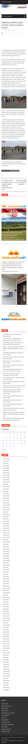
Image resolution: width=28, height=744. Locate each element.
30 (10, 445)
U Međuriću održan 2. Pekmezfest (11, 334)
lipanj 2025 (5, 491)
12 (21, 437)
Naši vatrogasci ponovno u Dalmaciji (12, 404)
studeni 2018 (6, 673)
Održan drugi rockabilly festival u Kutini (13, 381)
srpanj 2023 (6, 544)
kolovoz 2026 (6, 459)
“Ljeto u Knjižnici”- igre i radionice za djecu (13, 377)
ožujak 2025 (6, 498)
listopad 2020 (6, 620)
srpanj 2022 (6, 572)
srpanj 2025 (6, 489)
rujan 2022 (5, 567)
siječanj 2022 (6, 586)
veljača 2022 (6, 583)
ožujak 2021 (6, 609)
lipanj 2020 (5, 629)
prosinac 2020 (6, 616)
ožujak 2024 (6, 526)
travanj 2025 (6, 496)
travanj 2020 (6, 634)
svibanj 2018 (6, 687)
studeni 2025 (6, 479)
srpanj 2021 (6, 599)
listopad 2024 (6, 509)
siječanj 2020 (6, 641)
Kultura (3, 708)
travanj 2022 (6, 579)
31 (14, 445)
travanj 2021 (6, 606)
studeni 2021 (6, 590)
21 (3, 443)
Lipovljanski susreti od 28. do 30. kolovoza (13, 357)
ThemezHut (4, 742)
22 (6, 443)
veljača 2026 (6, 472)
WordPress (12, 740)
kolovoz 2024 (6, 514)
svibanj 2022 (6, 576)
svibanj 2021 (6, 604)
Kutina (3, 710)
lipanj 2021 (5, 602)
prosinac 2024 (6, 505)
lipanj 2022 (5, 574)
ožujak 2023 (6, 553)
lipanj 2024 (5, 519)
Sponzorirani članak (6, 724)
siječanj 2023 (6, 558)
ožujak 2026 (6, 470)
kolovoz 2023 (6, 542)
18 (17, 440)
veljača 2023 (6, 556)
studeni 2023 (6, 535)
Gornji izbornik (8, 2)
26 (21, 443)
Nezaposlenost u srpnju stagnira (11, 361)
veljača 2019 (6, 666)
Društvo (3, 704)
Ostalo (3, 717)
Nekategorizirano (6, 713)
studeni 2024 (6, 507)
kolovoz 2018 (6, 680)
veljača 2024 (6, 528)
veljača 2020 (6, 639)
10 (14, 437)
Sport (11, 170)
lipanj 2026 (5, 463)
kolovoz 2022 (6, 569)
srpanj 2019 (6, 655)
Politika (3, 720)
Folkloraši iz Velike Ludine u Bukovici (12, 400)
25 (17, 443)
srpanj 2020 (6, 627)
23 (10, 443)
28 (3, 445)
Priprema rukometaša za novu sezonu (12, 365)
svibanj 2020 (6, 632)
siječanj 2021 (6, 613)
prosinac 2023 (6, 532)
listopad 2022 (6, 565)
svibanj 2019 (6, 659)
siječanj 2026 (6, 475)
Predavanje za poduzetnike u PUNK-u (12, 352)
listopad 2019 (6, 648)
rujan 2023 (5, 539)
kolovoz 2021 (6, 597)
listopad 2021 (6, 592)
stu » (5, 450)
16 (10, 440)
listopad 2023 (6, 537)
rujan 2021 (5, 595)
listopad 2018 (6, 676)
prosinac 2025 (6, 477)
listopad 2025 (6, 482)
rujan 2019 (5, 650)
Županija (17, 170)
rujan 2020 (5, 622)
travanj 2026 (6, 468)
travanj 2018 (6, 689)
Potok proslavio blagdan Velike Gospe (12, 396)
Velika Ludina (4, 729)
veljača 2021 (6, 611)
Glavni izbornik (8, 16)
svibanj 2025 (6, 493)
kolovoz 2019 (6, 652)
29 (6, 445)
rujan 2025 (5, 484)
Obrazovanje (4, 715)
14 (3, 440)
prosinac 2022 (6, 560)
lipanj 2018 (5, 685)
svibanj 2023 (6, 549)
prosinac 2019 (6, 643)
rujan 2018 (5, 678)
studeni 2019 (6, 646)
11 (17, 437)
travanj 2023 (6, 551)
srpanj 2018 (6, 682)
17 (14, 440)
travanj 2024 (6, 523)
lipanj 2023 (5, 546)
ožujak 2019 (6, 664)
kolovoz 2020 (6, 625)
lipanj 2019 (5, 657)
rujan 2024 (5, 512)
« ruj (2, 450)
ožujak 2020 (6, 636)
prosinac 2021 (6, 588)
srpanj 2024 (6, 516)
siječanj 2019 (6, 669)
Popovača (3, 722)
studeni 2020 (6, 618)
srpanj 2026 (6, 461)
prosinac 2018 (6, 671)
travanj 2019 (6, 662)
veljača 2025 (6, 500)
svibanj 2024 (6, 521)
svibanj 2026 (6, 466)
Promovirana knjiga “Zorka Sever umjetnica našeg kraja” (20, 182)
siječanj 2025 (6, 502)
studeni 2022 (6, 562)
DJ (14, 30)
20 (24, 440)
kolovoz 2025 (6, 486)
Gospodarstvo (5, 706)
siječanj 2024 (6, 530)
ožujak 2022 (6, 581)
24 (14, 443)
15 (6, 440)
